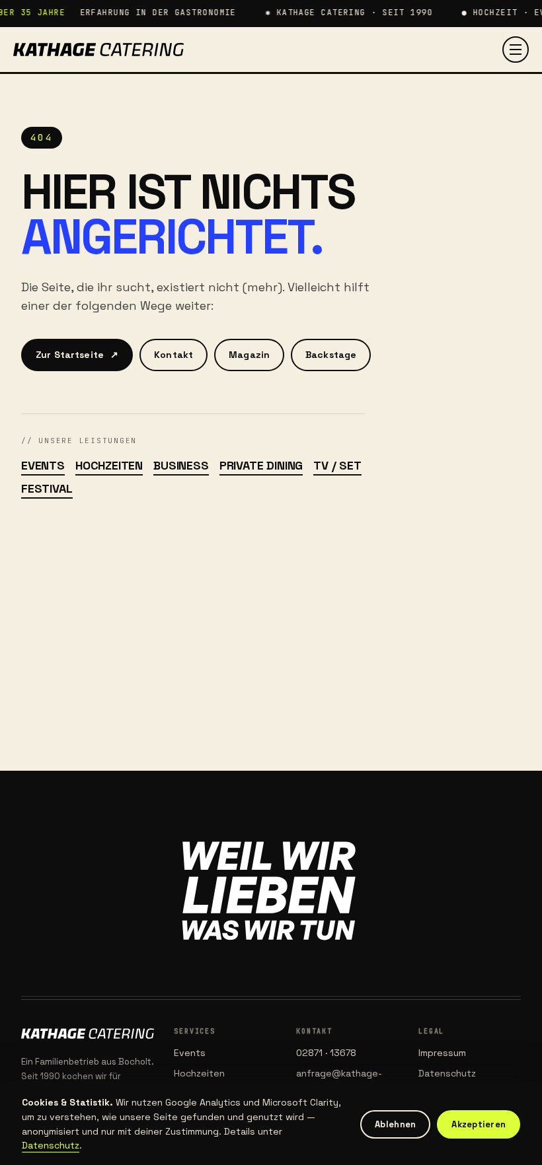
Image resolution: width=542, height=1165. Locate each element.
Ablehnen (395, 1124)
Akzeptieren (478, 1124)
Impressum (442, 1053)
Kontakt (173, 355)
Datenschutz (447, 1073)
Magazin (249, 355)
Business (181, 465)
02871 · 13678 (326, 1053)
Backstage (330, 355)
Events (43, 465)
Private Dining (261, 465)
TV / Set (337, 465)
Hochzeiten (109, 465)
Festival (47, 488)
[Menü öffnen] (515, 49)
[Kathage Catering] (98, 49)
